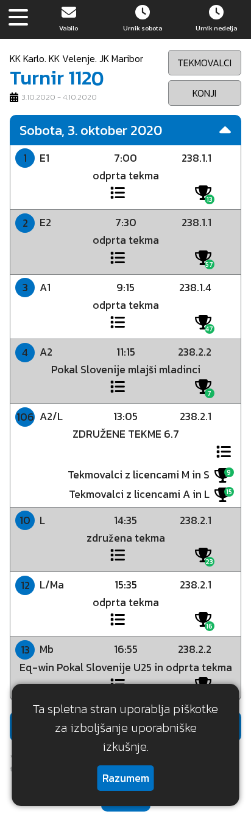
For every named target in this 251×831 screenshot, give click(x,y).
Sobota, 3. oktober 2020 (90, 130)
